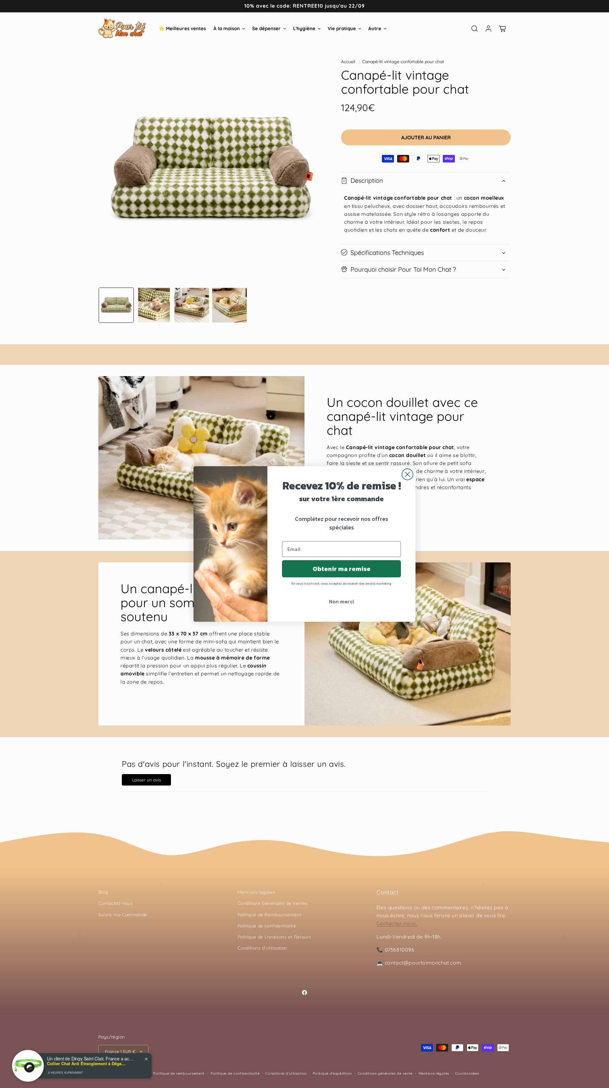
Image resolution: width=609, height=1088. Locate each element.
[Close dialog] (407, 474)
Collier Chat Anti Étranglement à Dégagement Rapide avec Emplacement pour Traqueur (86, 1063)
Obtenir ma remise (341, 569)
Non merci (341, 601)
